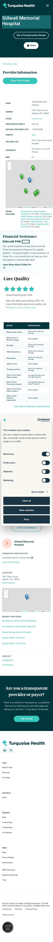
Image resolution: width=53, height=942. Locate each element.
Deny (26, 519)
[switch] (46, 463)
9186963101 (7, 660)
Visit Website (8, 665)
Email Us (18, 909)
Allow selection (26, 510)
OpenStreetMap (25, 611)
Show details (37, 492)
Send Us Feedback (26, 527)
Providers (6, 778)
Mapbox (48, 611)
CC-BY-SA (37, 611)
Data (4, 817)
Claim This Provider (11, 562)
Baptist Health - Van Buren (13, 638)
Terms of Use (8, 915)
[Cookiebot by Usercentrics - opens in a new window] (38, 420)
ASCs (4, 797)
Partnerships (7, 862)
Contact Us (7, 909)
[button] (26, 597)
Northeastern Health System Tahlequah (19, 621)
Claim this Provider (20, 80)
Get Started (26, 718)
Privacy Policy (31, 909)
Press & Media (8, 857)
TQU (4, 880)
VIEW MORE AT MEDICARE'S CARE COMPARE (31, 407)
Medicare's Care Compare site (20, 307)
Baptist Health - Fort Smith (14, 643)
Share (33, 45)
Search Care (7, 767)
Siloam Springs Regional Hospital (16, 632)
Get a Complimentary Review (31, 35)
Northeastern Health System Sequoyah (19, 626)
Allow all (26, 501)
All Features (7, 832)
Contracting (7, 822)
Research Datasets (10, 875)
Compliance (7, 827)
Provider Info (10, 63)
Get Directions (8, 583)
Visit (34, 135)
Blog (4, 852)
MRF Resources (8, 870)
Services (5, 772)
